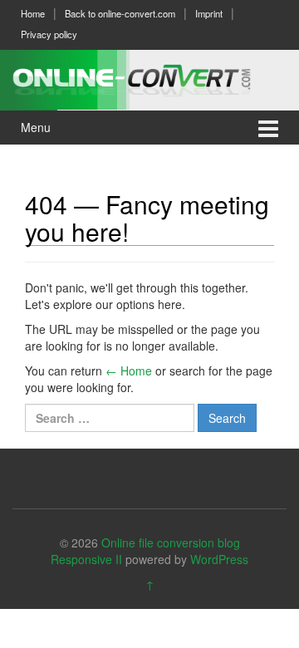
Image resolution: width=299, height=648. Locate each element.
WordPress (219, 559)
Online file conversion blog (170, 542)
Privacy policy (49, 34)
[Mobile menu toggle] (268, 127)
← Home (128, 370)
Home (33, 13)
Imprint (209, 13)
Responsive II (86, 559)
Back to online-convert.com (120, 13)
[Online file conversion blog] (149, 77)
